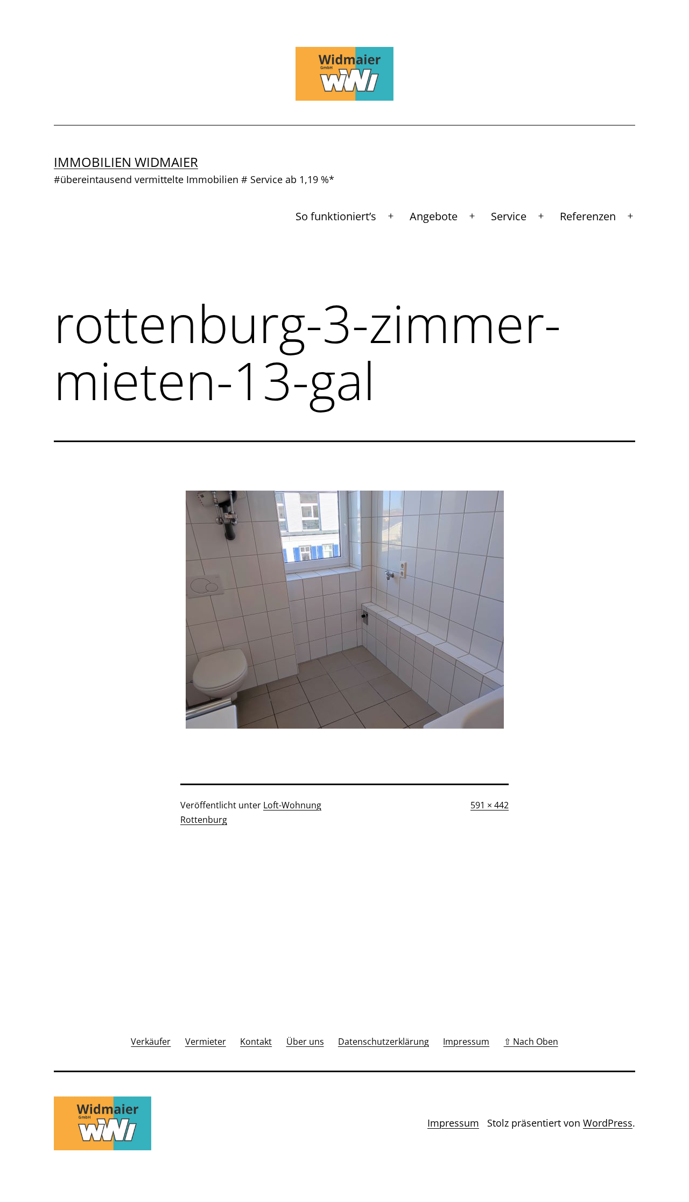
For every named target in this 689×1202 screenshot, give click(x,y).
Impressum (453, 1122)
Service (508, 216)
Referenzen (588, 216)
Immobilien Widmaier (126, 162)
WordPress (607, 1122)
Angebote (434, 216)
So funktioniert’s (336, 216)
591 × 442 (489, 805)
